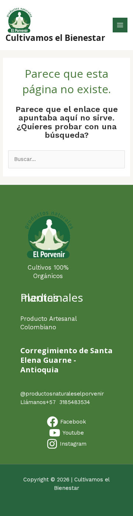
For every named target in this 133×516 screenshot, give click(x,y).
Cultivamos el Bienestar (55, 37)
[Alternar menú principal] (120, 25)
